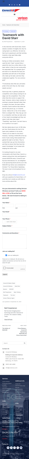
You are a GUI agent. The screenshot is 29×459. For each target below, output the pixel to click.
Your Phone (6, 219)
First (3, 208)
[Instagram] (14, 5)
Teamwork (5, 295)
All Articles (6, 31)
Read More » (5, 429)
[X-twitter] (17, 5)
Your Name (6, 202)
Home (3, 25)
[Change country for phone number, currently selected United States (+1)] (4, 221)
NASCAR (13, 31)
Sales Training (17, 292)
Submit (5, 274)
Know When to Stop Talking (9, 432)
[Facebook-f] (12, 5)
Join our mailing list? (8, 251)
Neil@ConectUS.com (19, 175)
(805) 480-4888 (10, 364)
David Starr (17, 286)
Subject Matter (7, 226)
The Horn (12, 295)
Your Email (6, 211)
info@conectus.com (11, 368)
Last (16, 208)
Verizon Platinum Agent (8, 298)
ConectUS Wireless (7, 286)
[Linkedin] (9, 5)
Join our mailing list (13, 255)
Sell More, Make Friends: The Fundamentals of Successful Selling (12, 421)
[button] (3, 1)
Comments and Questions (10, 233)
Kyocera (5, 289)
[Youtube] (20, 5)
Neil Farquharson (7, 292)
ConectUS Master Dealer (9, 283)
